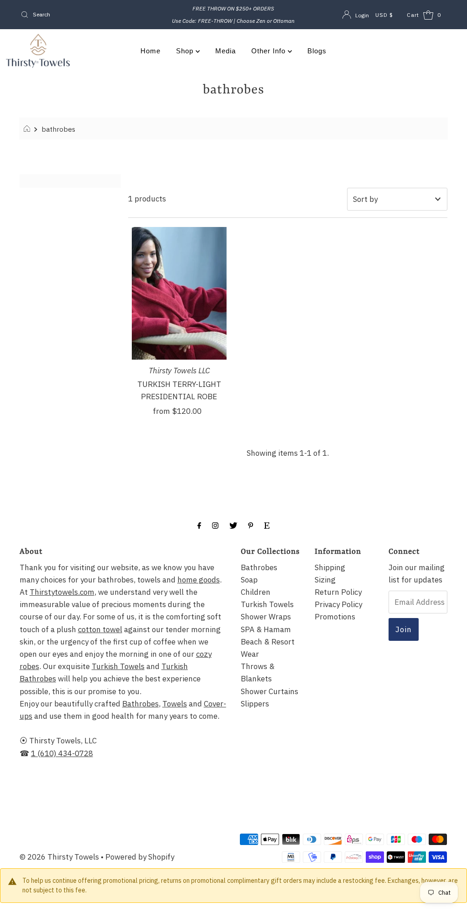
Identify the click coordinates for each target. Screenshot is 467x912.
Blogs (317, 51)
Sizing (325, 580)
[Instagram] (215, 525)
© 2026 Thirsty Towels (59, 857)
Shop (186, 51)
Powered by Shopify (139, 857)
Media (225, 51)
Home (150, 51)
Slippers (255, 704)
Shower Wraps (266, 617)
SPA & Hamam (266, 629)
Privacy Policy (338, 604)
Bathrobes (140, 704)
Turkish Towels (118, 666)
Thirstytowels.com (62, 592)
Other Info (269, 51)
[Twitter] (233, 525)
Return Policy (338, 592)
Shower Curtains (269, 691)
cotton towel (100, 629)
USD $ (384, 14)
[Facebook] (199, 525)
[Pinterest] (250, 525)
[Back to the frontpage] (28, 129)
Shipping (330, 567)
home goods (198, 580)
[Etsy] (267, 525)
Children (255, 592)
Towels (174, 704)
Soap (249, 580)
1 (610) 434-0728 (62, 753)
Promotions (335, 617)
